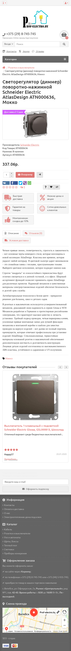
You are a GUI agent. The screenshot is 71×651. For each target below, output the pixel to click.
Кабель (8, 529)
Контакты (11, 51)
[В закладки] (51, 187)
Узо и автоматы (12, 537)
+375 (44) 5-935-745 (57, 577)
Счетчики (9, 549)
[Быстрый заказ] (40, 175)
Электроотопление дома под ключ (22, 517)
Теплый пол (10, 545)
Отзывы (40, 51)
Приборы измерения (15, 553)
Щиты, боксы (11, 541)
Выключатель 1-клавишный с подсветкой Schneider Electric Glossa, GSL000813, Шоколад (34, 427)
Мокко (9, 358)
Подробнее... (11, 459)
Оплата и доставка (14, 509)
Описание (13, 233)
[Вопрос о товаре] (45, 187)
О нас (7, 513)
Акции (26, 51)
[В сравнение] (57, 187)
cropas (11, 638)
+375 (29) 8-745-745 (31, 577)
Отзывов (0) (35, 233)
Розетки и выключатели (17, 533)
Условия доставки (19, 240)
